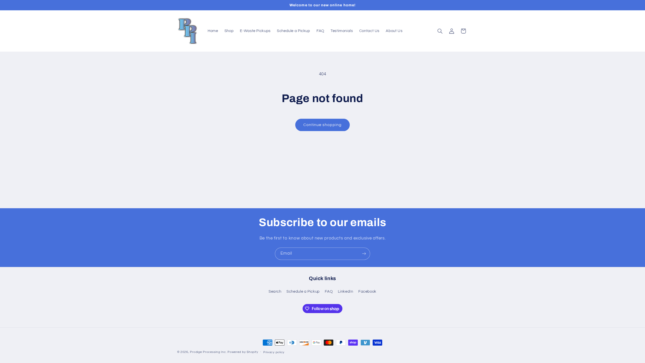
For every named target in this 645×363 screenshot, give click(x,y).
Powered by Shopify (243, 352)
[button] (440, 31)
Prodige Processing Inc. (208, 352)
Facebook (367, 291)
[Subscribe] (364, 254)
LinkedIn (345, 291)
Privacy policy (273, 352)
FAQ (329, 291)
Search (275, 291)
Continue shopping (322, 125)
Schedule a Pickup (303, 291)
